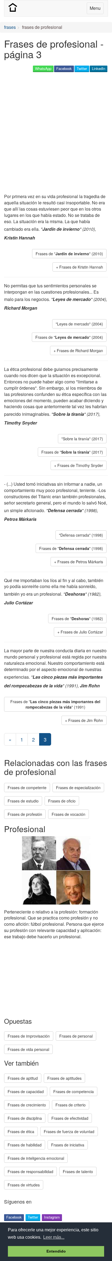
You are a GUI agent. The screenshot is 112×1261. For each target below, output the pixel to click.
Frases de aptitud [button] (23, 1078)
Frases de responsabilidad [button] (30, 1171)
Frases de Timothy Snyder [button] (80, 465)
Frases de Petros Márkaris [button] (80, 561)
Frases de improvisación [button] (29, 1036)
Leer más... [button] (53, 1237)
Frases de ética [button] (21, 1131)
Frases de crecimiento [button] (27, 1105)
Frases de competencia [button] (73, 1091)
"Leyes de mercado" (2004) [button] (79, 324)
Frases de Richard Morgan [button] (80, 350)
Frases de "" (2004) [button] (69, 337)
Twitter (82, 68)
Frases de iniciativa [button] (67, 1145)
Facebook (64, 68)
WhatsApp (43, 68)
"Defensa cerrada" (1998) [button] (81, 535)
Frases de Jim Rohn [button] (85, 720)
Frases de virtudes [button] (24, 1185)
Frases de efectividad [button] (69, 1118)
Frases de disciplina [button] (25, 1118)
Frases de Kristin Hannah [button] (81, 267)
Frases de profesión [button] (25, 814)
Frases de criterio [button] (70, 1105)
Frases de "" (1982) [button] (77, 618)
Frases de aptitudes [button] (64, 1078)
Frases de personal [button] (76, 1036)
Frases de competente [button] (27, 787)
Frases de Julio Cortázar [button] (82, 632)
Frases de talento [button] (78, 1171)
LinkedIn (98, 68)
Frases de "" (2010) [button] (69, 253)
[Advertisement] (56, 133)
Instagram (52, 1217)
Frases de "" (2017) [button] (72, 452)
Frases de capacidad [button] (26, 1091)
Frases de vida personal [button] (28, 1049)
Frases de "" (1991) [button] (55, 704)
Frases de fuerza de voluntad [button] (69, 1131)
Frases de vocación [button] (68, 814)
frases (10, 27)
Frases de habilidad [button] (25, 1145)
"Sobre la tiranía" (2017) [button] (82, 438)
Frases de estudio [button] (23, 801)
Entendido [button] (56, 1251)
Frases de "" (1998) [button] (71, 548)
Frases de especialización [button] (78, 787)
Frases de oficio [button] (62, 801)
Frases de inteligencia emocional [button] (36, 1158)
